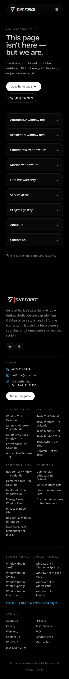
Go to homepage (21, 86)
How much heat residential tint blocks (16, 531)
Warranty (12, 631)
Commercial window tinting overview (50, 501)
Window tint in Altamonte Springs (48, 565)
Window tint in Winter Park (45, 584)
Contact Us (13, 637)
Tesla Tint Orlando (48, 416)
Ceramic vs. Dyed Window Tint (17, 436)
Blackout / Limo (16, 647)
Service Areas (44, 637)
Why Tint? (12, 642)
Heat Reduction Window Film (16, 492)
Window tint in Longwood (15, 593)
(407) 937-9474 (24, 98)
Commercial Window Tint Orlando (45, 475)
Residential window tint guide (18, 519)
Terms (40, 669)
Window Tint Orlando (14, 418)
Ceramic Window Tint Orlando (17, 427)
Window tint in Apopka (45, 593)
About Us (12, 620)
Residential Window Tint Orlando (19, 473)
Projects (41, 620)
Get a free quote (20, 396)
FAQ (38, 631)
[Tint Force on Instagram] (10, 346)
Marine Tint (43, 642)
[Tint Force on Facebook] (19, 346)
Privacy (29, 669)
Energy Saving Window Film (15, 501)
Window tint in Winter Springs (15, 584)
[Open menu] (56, 9)
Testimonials (44, 626)
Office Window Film (49, 485)
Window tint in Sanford (15, 565)
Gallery (10, 626)
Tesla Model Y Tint (48, 431)
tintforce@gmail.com (25, 375)
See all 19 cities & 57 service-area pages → (33, 603)
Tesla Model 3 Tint (48, 436)
